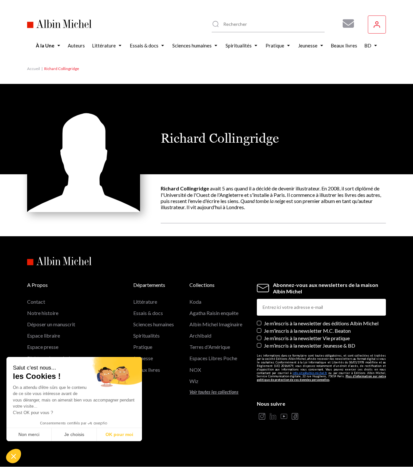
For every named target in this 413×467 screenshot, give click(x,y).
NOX (195, 370)
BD (137, 381)
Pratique (142, 347)
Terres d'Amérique (209, 347)
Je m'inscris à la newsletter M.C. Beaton (307, 331)
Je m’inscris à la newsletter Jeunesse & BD (309, 345)
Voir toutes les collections (213, 392)
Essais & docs (148, 313)
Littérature (145, 302)
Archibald (200, 335)
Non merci (28, 434)
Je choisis (74, 434)
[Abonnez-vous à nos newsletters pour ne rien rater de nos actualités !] (346, 23)
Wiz (193, 381)
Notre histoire (42, 313)
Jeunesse (143, 358)
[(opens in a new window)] (262, 417)
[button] (13, 456)
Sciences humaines (153, 324)
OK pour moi (119, 434)
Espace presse (42, 347)
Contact (36, 302)
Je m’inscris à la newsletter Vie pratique (307, 338)
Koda (195, 302)
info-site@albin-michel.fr (310, 373)
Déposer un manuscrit (51, 324)
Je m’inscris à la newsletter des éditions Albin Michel (321, 323)
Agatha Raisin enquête (213, 313)
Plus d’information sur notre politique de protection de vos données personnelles (321, 377)
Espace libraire (43, 335)
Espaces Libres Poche (213, 358)
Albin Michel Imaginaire (215, 324)
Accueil (33, 68)
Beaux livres (146, 370)
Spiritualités (146, 335)
